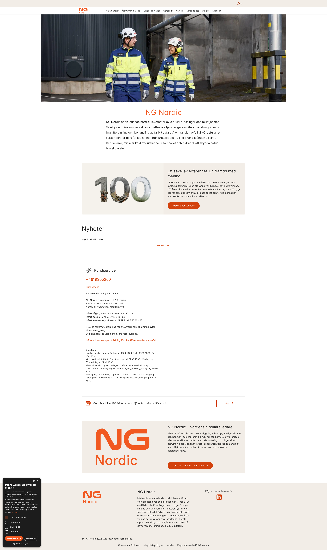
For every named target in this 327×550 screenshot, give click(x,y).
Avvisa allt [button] (31, 538)
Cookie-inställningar (129, 545)
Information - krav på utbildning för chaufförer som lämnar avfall (121, 340)
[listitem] (112, 10)
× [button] (37, 481)
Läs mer (15, 512)
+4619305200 (98, 279)
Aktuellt (160, 245)
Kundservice (92, 287)
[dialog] (22, 512)
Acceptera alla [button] (14, 538)
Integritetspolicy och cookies (158, 545)
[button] (21, 543)
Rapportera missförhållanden (193, 545)
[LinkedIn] (219, 497)
